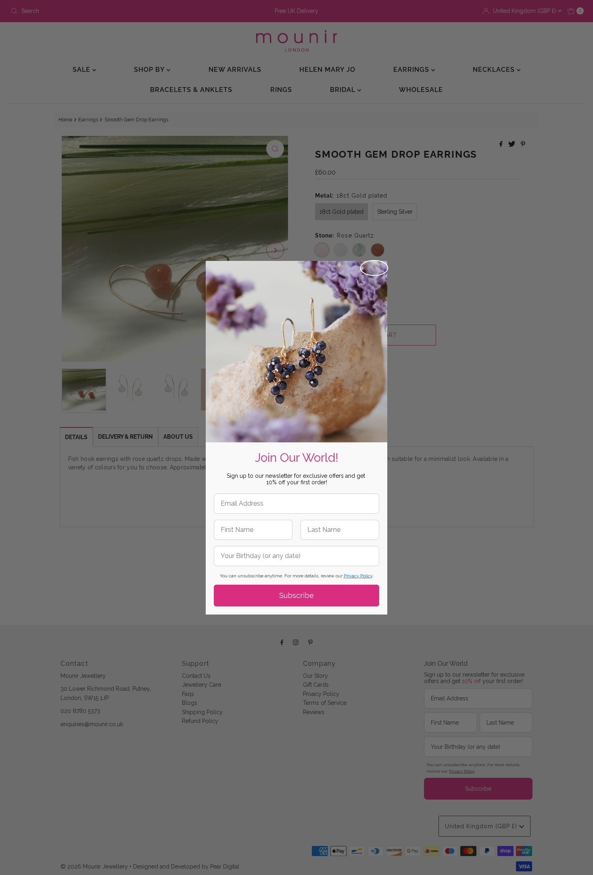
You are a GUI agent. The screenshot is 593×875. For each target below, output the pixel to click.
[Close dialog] (374, 268)
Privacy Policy (358, 576)
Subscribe (296, 595)
